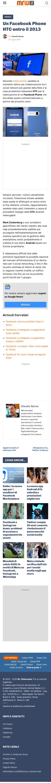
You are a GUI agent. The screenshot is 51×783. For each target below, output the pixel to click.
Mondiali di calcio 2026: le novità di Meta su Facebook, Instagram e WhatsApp (13, 569)
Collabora (7, 728)
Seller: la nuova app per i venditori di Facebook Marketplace (12, 492)
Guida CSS (42, 658)
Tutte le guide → (34, 667)
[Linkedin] (12, 45)
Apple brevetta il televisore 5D (11, 449)
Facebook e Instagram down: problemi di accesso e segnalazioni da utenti (12, 530)
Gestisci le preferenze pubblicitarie (19, 706)
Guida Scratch (16, 667)
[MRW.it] (25, 3)
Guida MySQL (10, 664)
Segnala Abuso (10, 767)
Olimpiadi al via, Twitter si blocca (40, 449)
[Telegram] (25, 45)
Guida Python (26, 664)
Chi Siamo (7, 724)
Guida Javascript (19, 661)
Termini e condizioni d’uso (15, 754)
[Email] (32, 45)
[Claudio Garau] (5, 36)
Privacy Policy (9, 758)
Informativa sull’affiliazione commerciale (22, 771)
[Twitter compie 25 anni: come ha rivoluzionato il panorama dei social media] (37, 511)
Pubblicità (7, 732)
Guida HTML (27, 658)
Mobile (8, 17)
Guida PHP (35, 661)
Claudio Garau (18, 36)
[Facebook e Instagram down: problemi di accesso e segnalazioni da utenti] (13, 511)
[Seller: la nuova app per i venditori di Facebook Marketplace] (13, 475)
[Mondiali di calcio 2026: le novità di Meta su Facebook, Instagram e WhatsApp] (13, 550)
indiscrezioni (19, 81)
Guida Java (41, 664)
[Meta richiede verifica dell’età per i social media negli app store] (37, 550)
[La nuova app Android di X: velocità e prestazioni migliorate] (37, 475)
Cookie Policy (9, 763)
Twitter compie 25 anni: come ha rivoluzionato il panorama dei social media (37, 528)
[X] (5, 45)
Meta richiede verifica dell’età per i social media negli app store (37, 567)
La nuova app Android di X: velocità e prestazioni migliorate (35, 492)
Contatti (6, 736)
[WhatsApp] (19, 45)
